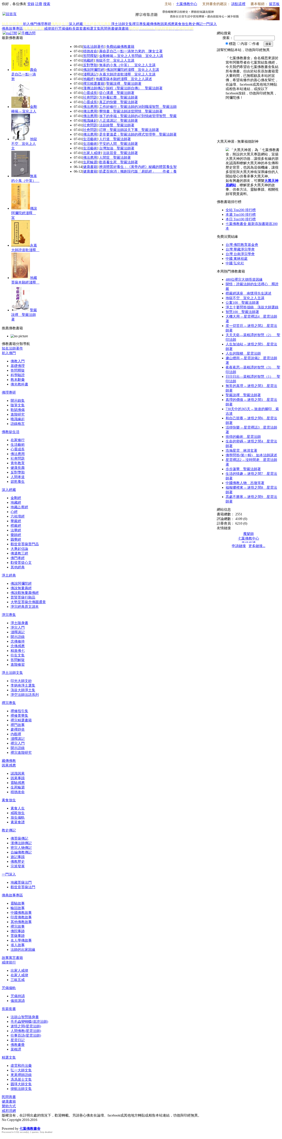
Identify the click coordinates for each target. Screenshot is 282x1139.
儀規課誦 (18, 1001)
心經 (14, 512)
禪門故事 (18, 725)
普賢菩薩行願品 (23, 597)
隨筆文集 (18, 405)
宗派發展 (18, 866)
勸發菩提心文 (21, 562)
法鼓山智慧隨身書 (25, 1017)
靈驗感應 (18, 783)
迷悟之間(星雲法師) (26, 1026)
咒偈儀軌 (65, 28)
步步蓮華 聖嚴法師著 (243, 469)
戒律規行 (51, 28)
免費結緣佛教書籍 (120, 46)
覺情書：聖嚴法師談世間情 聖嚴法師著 (131, 111)
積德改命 (90, 51)
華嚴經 (16, 521)
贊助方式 (9, 1106)
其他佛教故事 (21, 922)
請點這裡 (238, 4)
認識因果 (18, 773)
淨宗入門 (18, 627)
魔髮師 (248, 534)
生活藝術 (90, 139)
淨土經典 (9, 575)
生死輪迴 (90, 162)
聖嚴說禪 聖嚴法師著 (24, 314)
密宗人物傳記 (21, 848)
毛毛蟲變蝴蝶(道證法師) (29, 1021)
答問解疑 (18, 660)
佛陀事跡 (18, 931)
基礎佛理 (18, 366)
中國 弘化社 (235, 263)
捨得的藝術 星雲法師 (243, 437)
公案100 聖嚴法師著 (242, 302)
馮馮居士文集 (21, 1079)
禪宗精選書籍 (93, 83)
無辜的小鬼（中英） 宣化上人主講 (127, 65)
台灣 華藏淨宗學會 (240, 249)
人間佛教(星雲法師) (26, 1031)
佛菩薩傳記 (19, 838)
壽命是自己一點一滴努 (24, 74)
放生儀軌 (18, 817)
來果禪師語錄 (21, 1075)
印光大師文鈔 (21, 681)
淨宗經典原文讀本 (25, 606)
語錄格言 (18, 424)
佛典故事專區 (12, 28)
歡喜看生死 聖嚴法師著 (118, 162)
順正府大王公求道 (24, 1124)
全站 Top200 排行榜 (241, 210)
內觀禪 (16, 734)
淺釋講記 (90, 74)
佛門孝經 (18, 558)
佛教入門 (18, 361)
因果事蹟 (18, 778)
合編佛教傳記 (21, 852)
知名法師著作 (93, 46)
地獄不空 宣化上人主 (24, 143)
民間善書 (107, 28)
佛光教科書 (19, 384)
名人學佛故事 (21, 940)
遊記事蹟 (18, 857)
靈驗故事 (18, 903)
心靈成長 (90, 93)
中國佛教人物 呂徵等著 (245, 483)
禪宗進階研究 (21, 752)
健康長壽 (18, 468)
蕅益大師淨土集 (23, 690)
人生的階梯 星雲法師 (243, 353)
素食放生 (181, 24)
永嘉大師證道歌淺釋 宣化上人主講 (127, 74)
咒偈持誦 (18, 996)
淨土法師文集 (121, 24)
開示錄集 (18, 400)
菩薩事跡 (18, 936)
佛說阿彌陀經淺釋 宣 (24, 212)
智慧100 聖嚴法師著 (242, 312)
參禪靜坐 (18, 729)
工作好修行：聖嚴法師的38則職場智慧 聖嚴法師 (138, 107)
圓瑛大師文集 (21, 1084)
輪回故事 (18, 908)
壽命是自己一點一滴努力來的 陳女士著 (131, 51)
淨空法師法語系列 (25, 695)
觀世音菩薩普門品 (25, 544)
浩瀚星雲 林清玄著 (241, 450)
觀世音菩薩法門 (23, 887)
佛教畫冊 (18, 1045)
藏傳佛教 (153, 24)
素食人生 (18, 808)
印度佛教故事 (21, 917)
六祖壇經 (18, 516)
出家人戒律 (92, 153)
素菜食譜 (18, 822)
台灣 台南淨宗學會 (240, 254)
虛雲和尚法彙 (21, 1065)
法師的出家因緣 (23, 949)
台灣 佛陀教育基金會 (242, 245)
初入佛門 (30, 24)
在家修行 (18, 440)
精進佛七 (18, 650)
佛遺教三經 (19, 553)
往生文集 (18, 655)
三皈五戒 (18, 980)
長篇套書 (79, 28)
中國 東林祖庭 (237, 258)
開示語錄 (18, 637)
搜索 (46, 4)
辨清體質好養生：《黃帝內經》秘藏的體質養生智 (138, 167)
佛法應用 (90, 107)
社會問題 (90, 97)
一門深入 (210, 24)
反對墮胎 (90, 65)
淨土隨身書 (19, 623)
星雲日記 (18, 1040)
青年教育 (18, 463)
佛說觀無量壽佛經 (25, 593)
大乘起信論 (19, 549)
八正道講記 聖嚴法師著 (118, 120)
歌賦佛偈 (18, 410)
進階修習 (18, 664)
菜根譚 (16, 1049)
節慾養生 (18, 481)
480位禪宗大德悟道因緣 (244, 279)
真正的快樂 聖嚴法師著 (118, 102)
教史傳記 (196, 24)
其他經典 (18, 567)
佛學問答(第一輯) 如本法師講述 (251, 455)
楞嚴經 (16, 525)
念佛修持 (18, 641)
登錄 (30, 4)
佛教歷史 (18, 861)
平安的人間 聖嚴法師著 (118, 144)
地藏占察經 (19, 507)
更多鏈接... (257, 546)
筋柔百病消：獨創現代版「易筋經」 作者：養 (138, 171)
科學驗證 (18, 375)
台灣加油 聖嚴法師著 (116, 148)
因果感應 (167, 24)
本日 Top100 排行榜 (241, 219)
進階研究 (18, 414)
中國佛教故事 (21, 912)
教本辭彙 (18, 380)
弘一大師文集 (21, 1070)
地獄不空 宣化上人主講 (115, 60)
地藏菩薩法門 (21, 882)
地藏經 (88, 60)
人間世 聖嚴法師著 (115, 157)
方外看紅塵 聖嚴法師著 (118, 97)
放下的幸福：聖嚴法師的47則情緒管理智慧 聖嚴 (138, 116)
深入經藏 (76, 24)
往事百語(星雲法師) (26, 1035)
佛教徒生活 (10, 432)
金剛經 (16, 498)
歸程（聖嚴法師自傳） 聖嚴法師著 (134, 88)
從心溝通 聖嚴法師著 (116, 93)
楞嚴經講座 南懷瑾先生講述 (248, 293)
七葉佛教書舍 (30, 1128)
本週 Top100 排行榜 (241, 214)
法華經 (16, 530)
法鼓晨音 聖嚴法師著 (120, 153)
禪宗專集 (139, 24)
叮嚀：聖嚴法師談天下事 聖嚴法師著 (129, 130)
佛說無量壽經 (21, 588)
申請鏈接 (239, 546)
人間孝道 (18, 477)
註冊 (38, 4)
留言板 (274, 4)
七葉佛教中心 (186, 4)
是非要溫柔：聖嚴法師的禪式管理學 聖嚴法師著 (138, 134)
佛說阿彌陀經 (93, 70)
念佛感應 (18, 646)
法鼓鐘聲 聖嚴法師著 (116, 125)
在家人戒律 (19, 975)
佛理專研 (44, 24)
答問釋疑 (90, 56)
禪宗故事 (18, 926)
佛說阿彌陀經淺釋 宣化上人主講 (132, 70)
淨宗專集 (9, 615)
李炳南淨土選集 (23, 685)
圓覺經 (16, 539)
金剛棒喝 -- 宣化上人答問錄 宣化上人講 (131, 56)
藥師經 (16, 535)
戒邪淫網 (9, 1111)
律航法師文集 (21, 1089)
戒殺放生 (18, 813)
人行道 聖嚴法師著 (115, 139)
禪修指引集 (19, 711)
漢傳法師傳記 (93, 88)
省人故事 (18, 945)
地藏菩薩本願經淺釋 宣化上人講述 (124, 79)
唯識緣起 (90, 120)
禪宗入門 (18, 743)
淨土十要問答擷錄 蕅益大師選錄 (252, 307)
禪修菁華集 (19, 715)
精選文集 (93, 28)
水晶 (5, 1124)
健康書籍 (122, 28)
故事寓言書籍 (12, 958)
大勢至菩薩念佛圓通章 (28, 602)
